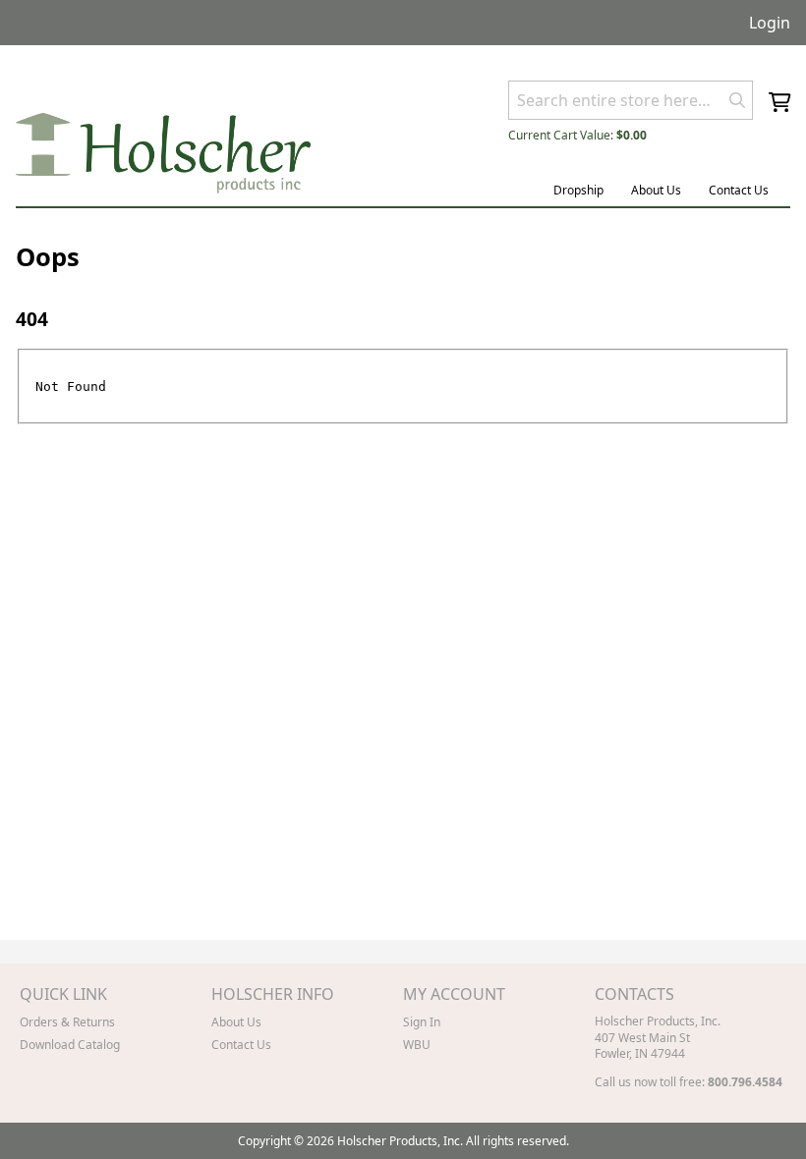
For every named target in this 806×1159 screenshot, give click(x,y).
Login (769, 22)
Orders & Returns (67, 1022)
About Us (656, 190)
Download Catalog (70, 1044)
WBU (417, 1044)
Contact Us (739, 190)
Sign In (421, 1022)
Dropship (578, 190)
